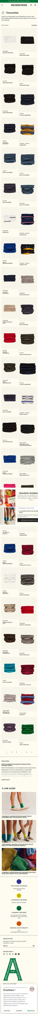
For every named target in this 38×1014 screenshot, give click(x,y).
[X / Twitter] (10, 954)
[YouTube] (19, 954)
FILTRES (34, 25)
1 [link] (6, 752)
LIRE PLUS (5, 780)
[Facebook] (7, 954)
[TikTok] (13, 954)
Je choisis (19, 1010)
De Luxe (15, 776)
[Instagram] (4, 954)
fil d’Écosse (25, 776)
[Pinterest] (16, 954)
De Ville (26, 774)
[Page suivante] (31, 752)
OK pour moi (30, 1010)
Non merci (7, 1010)
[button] (2, 5)
